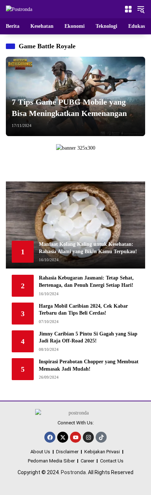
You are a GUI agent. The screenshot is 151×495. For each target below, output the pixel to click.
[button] (140, 9)
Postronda (73, 472)
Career (87, 461)
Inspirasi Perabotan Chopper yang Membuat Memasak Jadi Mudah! (89, 365)
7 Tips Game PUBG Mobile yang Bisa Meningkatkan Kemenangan (69, 107)
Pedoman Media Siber (51, 461)
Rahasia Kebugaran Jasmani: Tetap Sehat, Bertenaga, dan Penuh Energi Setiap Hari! (86, 281)
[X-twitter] (62, 437)
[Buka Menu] (128, 9)
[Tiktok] (101, 437)
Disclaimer (67, 451)
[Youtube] (75, 437)
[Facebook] (49, 437)
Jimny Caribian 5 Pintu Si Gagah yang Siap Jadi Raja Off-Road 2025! (88, 337)
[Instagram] (88, 437)
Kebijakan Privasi (102, 451)
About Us (40, 451)
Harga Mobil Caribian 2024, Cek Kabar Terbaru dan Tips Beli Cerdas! (83, 309)
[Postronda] (19, 9)
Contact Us (112, 461)
